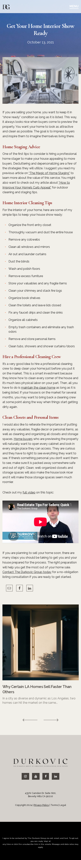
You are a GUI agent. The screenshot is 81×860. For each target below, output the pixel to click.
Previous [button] (30, 720)
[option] (41, 655)
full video (29, 492)
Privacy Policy (41, 805)
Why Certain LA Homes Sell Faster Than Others (37, 689)
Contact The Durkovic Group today (26, 572)
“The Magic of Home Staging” (49, 173)
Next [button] (50, 720)
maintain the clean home (38, 387)
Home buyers (23, 439)
